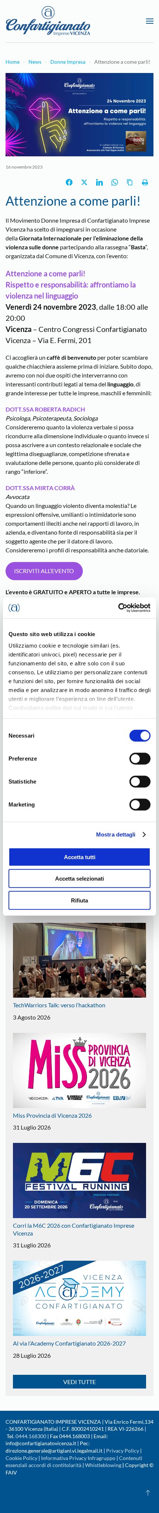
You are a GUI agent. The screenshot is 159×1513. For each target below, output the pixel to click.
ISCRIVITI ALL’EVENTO (44, 570)
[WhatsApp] (114, 182)
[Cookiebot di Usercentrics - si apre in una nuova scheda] (118, 608)
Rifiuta (79, 900)
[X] (84, 182)
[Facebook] (69, 182)
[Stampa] (145, 182)
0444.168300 (31, 1436)
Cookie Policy (21, 1458)
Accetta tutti (79, 857)
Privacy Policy (122, 1450)
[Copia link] (129, 182)
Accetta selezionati (79, 878)
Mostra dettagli (116, 834)
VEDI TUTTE (79, 1381)
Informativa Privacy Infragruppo (78, 1458)
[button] (149, 21)
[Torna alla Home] (48, 21)
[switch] (139, 758)
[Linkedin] (99, 182)
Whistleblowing (103, 1465)
